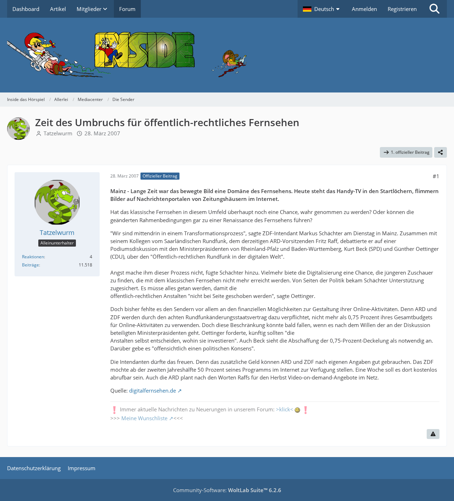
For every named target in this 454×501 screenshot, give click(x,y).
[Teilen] (440, 152)
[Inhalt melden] (433, 434)
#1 (436, 176)
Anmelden (364, 8)
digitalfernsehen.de (152, 390)
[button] (322, 9)
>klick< (284, 409)
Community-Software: (227, 490)
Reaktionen (33, 257)
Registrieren (402, 8)
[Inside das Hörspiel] (227, 55)
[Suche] (434, 9)
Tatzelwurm (58, 133)
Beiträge (30, 265)
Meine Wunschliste (144, 418)
